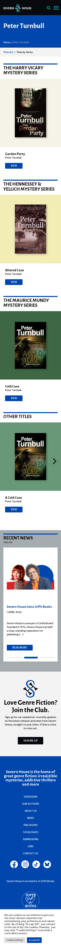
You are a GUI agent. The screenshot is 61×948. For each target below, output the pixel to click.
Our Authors (30, 803)
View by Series (25, 52)
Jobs (30, 846)
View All (7, 542)
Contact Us (30, 853)
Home (6, 42)
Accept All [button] (34, 940)
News (30, 818)
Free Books (31, 825)
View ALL (8, 52)
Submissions (30, 839)
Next (54, 461)
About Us (31, 810)
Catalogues (30, 832)
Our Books (30, 796)
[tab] (15, 657)
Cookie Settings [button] (14, 940)
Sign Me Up (30, 740)
